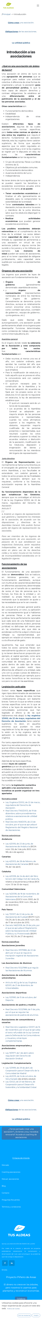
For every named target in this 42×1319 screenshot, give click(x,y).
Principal (6, 14)
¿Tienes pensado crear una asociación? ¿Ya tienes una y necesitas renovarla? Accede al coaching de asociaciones (21, 1133)
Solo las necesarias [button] (24, 1315)
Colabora (21, 1299)
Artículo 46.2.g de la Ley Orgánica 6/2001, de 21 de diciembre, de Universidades (21, 985)
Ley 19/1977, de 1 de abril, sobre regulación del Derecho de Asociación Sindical (19, 1056)
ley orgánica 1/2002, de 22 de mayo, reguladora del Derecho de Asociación (21, 718)
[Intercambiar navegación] (38, 5)
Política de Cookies (13, 1308)
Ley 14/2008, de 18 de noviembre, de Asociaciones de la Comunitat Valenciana (22, 896)
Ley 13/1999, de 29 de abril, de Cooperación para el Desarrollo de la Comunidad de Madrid (22, 1071)
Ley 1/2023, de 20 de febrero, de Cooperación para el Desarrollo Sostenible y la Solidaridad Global (20, 1084)
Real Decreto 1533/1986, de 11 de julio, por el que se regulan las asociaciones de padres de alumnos (22, 1012)
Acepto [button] (36, 1315)
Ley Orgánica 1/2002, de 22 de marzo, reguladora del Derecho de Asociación (22, 805)
